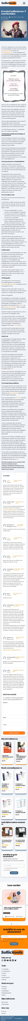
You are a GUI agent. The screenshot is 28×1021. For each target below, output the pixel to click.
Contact (3, 1013)
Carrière (3, 995)
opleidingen (4, 284)
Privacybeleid (18, 1018)
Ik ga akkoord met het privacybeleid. (10, 869)
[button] (24, 3)
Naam (4, 717)
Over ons (3, 1011)
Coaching (3, 979)
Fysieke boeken (5, 977)
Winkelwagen (5, 1004)
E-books (3, 975)
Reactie (5, 702)
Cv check (3, 973)
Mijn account (4, 1002)
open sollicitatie (14, 393)
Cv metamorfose (5, 971)
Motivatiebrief (5, 991)
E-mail (5, 724)
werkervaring (12, 284)
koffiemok (18, 398)
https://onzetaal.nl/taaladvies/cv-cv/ (12, 650)
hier (14, 325)
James (8, 538)
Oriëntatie (21, 913)
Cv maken (4, 989)
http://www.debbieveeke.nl (10, 509)
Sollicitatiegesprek (6, 993)
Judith (8, 481)
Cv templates (5, 969)
